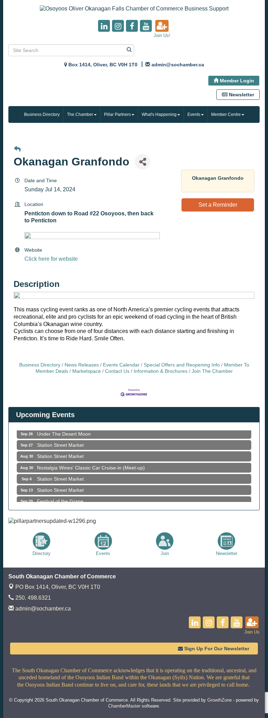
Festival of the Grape (60, 497)
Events (193, 114)
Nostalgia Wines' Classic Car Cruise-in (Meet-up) (91, 463)
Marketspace (86, 371)
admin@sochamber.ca (42, 609)
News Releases (82, 365)
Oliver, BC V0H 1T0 (57, 587)
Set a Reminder (218, 205)
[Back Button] (17, 149)
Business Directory (42, 114)
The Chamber (80, 114)
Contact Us (117, 371)
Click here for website (51, 259)
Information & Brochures (160, 371)
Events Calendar (121, 365)
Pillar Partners (117, 114)
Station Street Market (60, 441)
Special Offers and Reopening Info (182, 365)
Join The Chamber (212, 371)
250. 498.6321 (32, 598)
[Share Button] (142, 162)
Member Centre (226, 114)
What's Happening (159, 114)
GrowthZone (219, 700)
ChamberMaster (124, 706)
